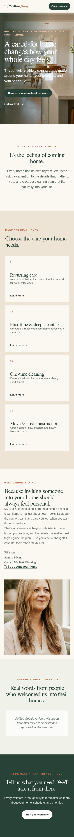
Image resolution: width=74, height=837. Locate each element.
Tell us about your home (20, 566)
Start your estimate (37, 814)
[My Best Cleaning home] (16, 6)
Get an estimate (59, 6)
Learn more (19, 295)
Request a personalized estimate (28, 93)
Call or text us (13, 104)
